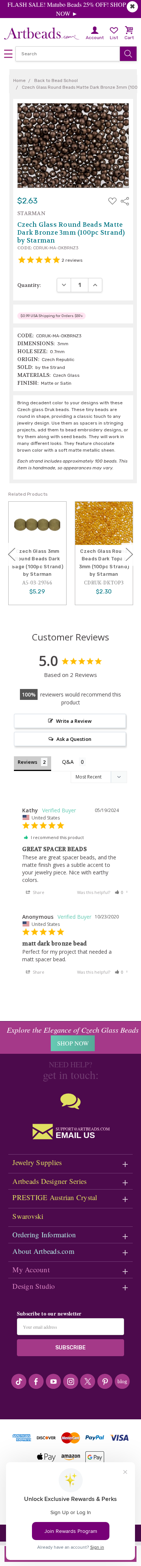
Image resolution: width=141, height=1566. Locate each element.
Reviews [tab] (27, 762)
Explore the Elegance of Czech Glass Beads (73, 1030)
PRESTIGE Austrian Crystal (54, 1197)
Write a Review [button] (74, 721)
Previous (11, 554)
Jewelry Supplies (37, 1162)
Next (129, 554)
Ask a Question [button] (73, 739)
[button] (119, 892)
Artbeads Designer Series (49, 1181)
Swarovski (27, 1216)
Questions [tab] (73, 762)
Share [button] (38, 892)
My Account (31, 1269)
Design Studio (33, 1286)
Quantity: (29, 285)
